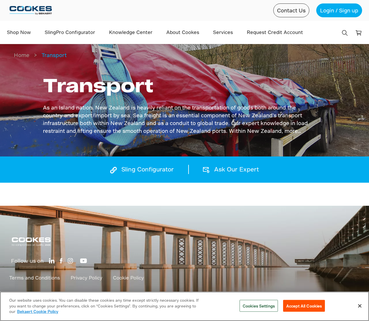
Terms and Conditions (34, 277)
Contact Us (291, 10)
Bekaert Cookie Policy (37, 311)
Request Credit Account (275, 32)
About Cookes (182, 32)
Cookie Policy (128, 277)
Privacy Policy (86, 277)
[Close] (359, 306)
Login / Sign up (339, 10)
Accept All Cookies (304, 306)
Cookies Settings (259, 306)
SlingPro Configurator (70, 32)
